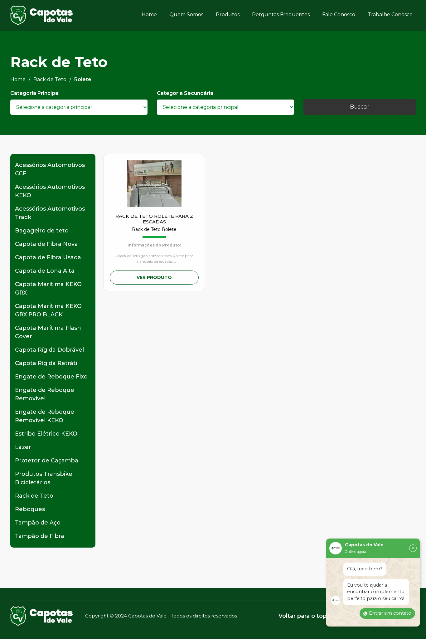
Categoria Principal (35, 93)
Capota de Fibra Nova (46, 244)
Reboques (30, 509)
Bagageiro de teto (42, 230)
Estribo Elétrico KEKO (46, 433)
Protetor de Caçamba (46, 460)
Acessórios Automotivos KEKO (50, 191)
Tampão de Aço (38, 522)
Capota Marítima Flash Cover (48, 332)
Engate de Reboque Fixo (51, 376)
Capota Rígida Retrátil (47, 363)
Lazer (23, 447)
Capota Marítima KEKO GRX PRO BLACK (48, 310)
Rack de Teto (34, 495)
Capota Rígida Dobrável (49, 349)
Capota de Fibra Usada (48, 257)
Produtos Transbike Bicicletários (43, 478)
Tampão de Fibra (39, 536)
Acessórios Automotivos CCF (50, 169)
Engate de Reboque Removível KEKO (44, 416)
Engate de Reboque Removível (44, 394)
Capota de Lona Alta (45, 270)
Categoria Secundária (185, 93)
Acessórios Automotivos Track (50, 213)
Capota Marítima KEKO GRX (48, 288)
